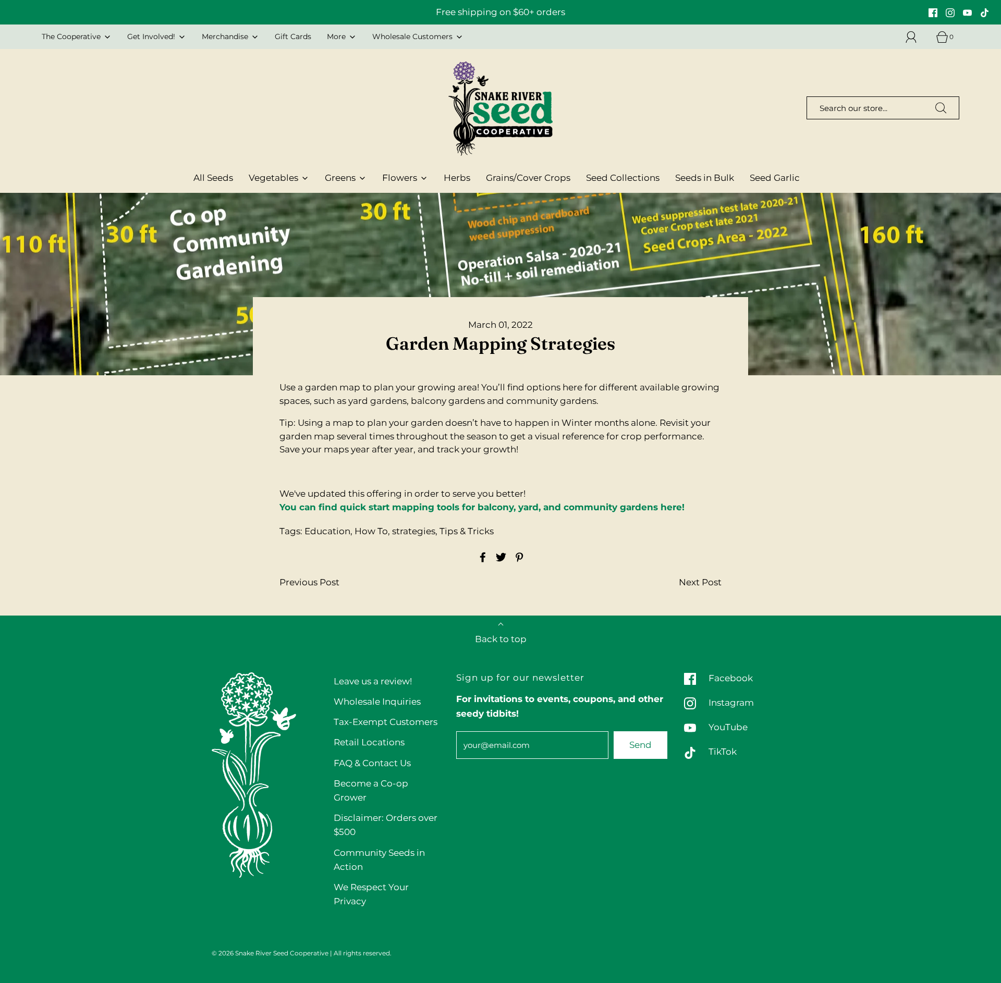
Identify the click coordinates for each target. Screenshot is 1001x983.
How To (371, 531)
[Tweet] (499, 557)
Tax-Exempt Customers (385, 722)
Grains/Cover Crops (528, 178)
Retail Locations (369, 742)
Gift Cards (293, 36)
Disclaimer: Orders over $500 (385, 825)
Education (327, 531)
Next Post (700, 582)
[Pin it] (518, 557)
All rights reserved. (363, 953)
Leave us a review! (373, 681)
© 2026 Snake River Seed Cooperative (270, 953)
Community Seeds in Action (379, 859)
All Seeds (213, 178)
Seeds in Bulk (704, 178)
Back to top (501, 639)
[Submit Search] (941, 107)
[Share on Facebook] (481, 557)
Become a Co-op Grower (371, 790)
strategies (413, 531)
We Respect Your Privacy (371, 894)
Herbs (457, 178)
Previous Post (309, 582)
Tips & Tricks (467, 531)
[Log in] (917, 37)
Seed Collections (623, 178)
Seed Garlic (775, 178)
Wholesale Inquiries (377, 701)
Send (640, 745)
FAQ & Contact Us (372, 763)
